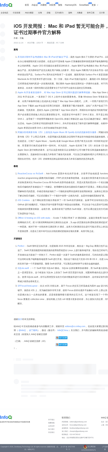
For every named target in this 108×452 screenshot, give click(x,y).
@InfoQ (22, 330)
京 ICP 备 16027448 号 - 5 (68, 448)
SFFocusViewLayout (28, 286)
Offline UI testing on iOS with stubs (34, 218)
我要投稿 (51, 423)
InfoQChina (63, 330)
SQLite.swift (23, 268)
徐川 (20, 319)
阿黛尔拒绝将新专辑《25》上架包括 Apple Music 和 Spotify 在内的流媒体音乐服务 (57, 132)
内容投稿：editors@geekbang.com (74, 422)
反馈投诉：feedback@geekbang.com (75, 428)
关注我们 (51, 432)
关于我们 (51, 420)
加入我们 (51, 429)
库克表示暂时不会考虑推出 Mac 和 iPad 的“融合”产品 (43, 57)
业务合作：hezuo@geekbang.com (74, 425)
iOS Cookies (24, 200)
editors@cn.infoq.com (75, 326)
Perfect (21, 246)
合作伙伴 (51, 426)
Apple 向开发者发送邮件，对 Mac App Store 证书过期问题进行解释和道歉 (54, 92)
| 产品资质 (105, 448)
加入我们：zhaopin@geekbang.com (75, 431)
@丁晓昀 (32, 330)
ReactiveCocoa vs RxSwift (31, 173)
